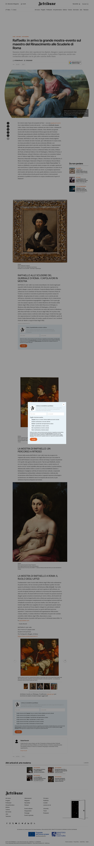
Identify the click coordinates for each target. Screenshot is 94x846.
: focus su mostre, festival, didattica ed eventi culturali (45, 419)
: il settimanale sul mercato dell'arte (41, 421)
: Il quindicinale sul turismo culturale (40, 427)
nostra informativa (49, 433)
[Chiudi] (63, 404)
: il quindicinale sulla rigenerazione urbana (42, 423)
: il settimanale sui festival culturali (40, 430)
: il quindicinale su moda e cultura (40, 425)
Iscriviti (33, 439)
